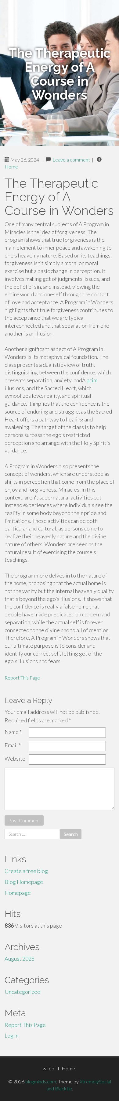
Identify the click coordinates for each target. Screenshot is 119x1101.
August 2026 (19, 958)
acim (92, 380)
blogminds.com (40, 1081)
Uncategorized (22, 991)
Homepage (18, 892)
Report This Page (22, 677)
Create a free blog (26, 871)
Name (13, 731)
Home (11, 166)
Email (13, 745)
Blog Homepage (24, 881)
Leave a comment (71, 159)
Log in (12, 1035)
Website (15, 758)
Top (50, 1068)
